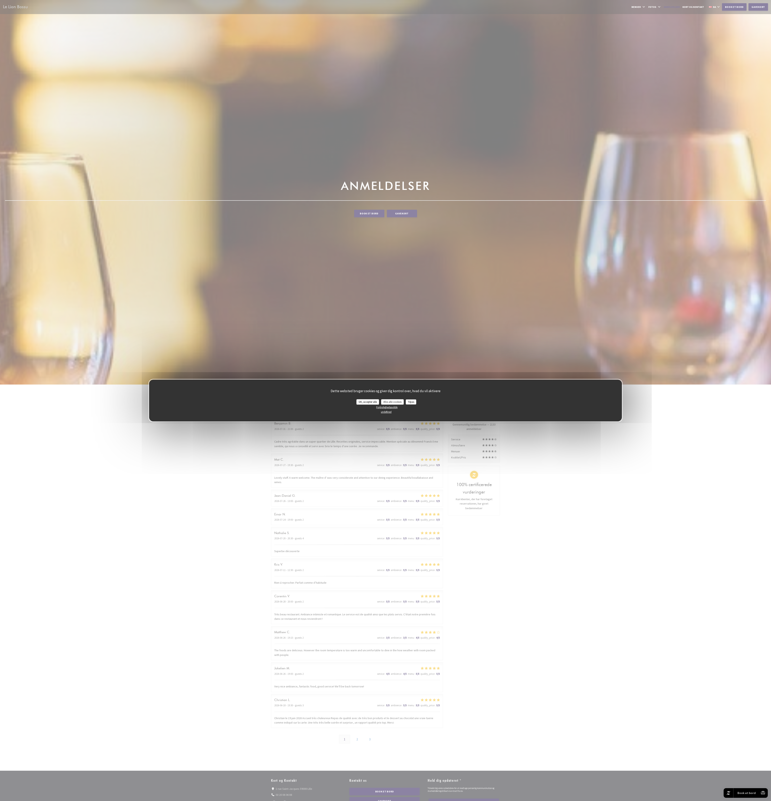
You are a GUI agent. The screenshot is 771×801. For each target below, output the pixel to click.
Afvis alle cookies (392, 402)
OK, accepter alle (368, 402)
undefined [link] (386, 412)
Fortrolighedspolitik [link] (387, 407)
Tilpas (411, 402)
